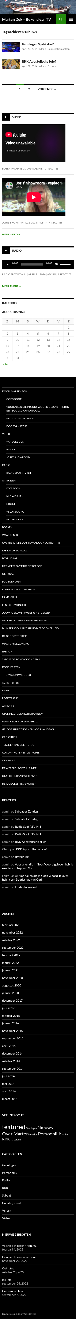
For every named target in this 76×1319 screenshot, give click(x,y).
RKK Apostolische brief (39, 61)
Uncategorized (11, 1203)
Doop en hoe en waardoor (19, 1257)
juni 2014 (8, 1076)
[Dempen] (56, 264)
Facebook (13, 488)
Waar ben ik (10, 535)
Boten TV (12, 449)
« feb (6, 364)
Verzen (17, 1139)
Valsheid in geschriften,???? (20, 1245)
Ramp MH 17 (9, 597)
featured (13, 1126)
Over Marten (15, 1133)
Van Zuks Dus (15, 441)
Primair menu (71, 19)
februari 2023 (11, 925)
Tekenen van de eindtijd (18, 744)
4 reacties (55, 222)
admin (42, 48)
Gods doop (14, 399)
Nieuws (45, 1127)
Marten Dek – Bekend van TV (26, 19)
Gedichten (9, 737)
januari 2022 (10, 962)
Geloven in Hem (12, 1291)
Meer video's (12, 234)
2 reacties (51, 168)
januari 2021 (10, 970)
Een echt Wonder (14, 604)
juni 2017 (8, 1008)
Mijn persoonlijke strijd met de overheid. (30, 628)
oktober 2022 (11, 940)
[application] (38, 264)
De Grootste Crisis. (15, 636)
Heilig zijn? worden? (20, 418)
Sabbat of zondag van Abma (21, 659)
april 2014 (9, 1091)
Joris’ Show (10, 222)
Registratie (10, 698)
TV (11, 1139)
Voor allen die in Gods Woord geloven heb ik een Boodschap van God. (37, 408)
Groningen (31, 1128)
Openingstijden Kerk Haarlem (22, 713)
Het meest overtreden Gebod (22, 566)
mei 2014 (8, 1083)
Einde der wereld (26, 887)
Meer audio (11, 286)
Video (16, 117)
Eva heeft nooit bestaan (18, 589)
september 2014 (12, 1068)
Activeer (8, 705)
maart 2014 (9, 1099)
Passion (7, 651)
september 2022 (12, 947)
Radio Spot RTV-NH (14, 274)
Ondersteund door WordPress (19, 1313)
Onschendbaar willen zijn (20, 775)
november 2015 (12, 1030)
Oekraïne (8, 760)
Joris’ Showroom (18, 457)
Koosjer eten (11, 667)
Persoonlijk (49, 1133)
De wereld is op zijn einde (19, 768)
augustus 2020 (11, 985)
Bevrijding (9, 558)
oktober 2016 (11, 1015)
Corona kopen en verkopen (21, 752)
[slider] (66, 264)
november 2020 (12, 978)
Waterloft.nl (15, 519)
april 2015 (9, 1046)
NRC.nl (10, 503)
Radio (17, 250)
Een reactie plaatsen (59, 48)
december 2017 (12, 1000)
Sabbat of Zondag (14, 550)
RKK (6, 1139)
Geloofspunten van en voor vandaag (28, 729)
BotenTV (8, 168)
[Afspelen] (7, 264)
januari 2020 (10, 993)
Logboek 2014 (11, 581)
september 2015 (12, 1038)
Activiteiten (10, 682)
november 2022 (12, 932)
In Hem (7, 1279)
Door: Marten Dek (14, 391)
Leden (6, 690)
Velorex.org (15, 511)
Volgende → (47, 89)
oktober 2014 (11, 1061)
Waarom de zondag (15, 643)
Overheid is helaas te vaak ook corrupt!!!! (31, 542)
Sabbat (6, 1195)
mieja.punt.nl (15, 496)
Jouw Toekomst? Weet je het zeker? (26, 612)
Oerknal (8, 573)
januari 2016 (10, 1023)
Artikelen (9, 480)
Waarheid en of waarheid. (20, 721)
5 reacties (53, 66)
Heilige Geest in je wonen (19, 783)
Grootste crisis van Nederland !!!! (25, 620)
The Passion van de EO (16, 674)
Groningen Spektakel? (38, 44)
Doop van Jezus (16, 426)
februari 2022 (11, 955)
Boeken (7, 527)
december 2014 (12, 1053)
